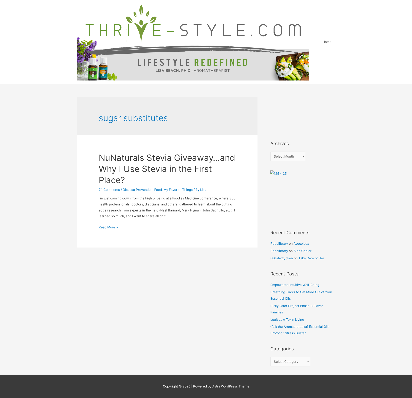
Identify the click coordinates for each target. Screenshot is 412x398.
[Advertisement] (289, 113)
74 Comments (109, 190)
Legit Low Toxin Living (287, 319)
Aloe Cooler (303, 251)
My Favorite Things (178, 190)
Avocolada (301, 244)
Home (327, 42)
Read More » (108, 227)
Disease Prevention (138, 190)
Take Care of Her (311, 258)
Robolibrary (279, 244)
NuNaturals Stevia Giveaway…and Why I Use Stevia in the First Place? (167, 168)
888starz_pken (281, 258)
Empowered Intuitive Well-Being (294, 285)
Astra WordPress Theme (230, 386)
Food (158, 190)
